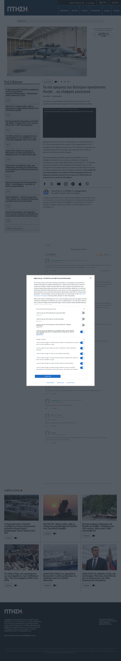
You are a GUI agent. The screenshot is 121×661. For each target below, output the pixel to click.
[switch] (82, 313)
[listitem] (60, 309)
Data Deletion (50, 382)
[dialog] (60, 330)
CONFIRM (47, 376)
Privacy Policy (70, 382)
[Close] (91, 278)
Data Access (60, 382)
